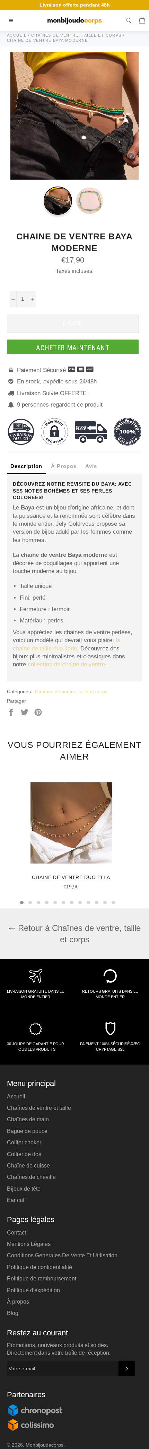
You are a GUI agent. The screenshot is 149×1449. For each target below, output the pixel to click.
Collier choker (24, 1142)
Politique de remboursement (41, 1278)
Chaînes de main (28, 1119)
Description (26, 466)
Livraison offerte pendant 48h (75, 5)
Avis (91, 466)
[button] (22, 902)
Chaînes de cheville (31, 1177)
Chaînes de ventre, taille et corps (71, 691)
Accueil (16, 1096)
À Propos (64, 466)
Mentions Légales (29, 1244)
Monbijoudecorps (44, 1445)
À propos (18, 1302)
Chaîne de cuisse (28, 1166)
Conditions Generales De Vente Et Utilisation (62, 1255)
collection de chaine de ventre (66, 664)
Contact (16, 1233)
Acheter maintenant (72, 348)
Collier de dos (24, 1154)
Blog (12, 1313)
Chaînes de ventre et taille (39, 1108)
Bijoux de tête (24, 1189)
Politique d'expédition (33, 1290)
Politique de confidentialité (39, 1267)
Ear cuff (16, 1200)
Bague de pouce (27, 1131)
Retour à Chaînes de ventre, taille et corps (78, 933)
